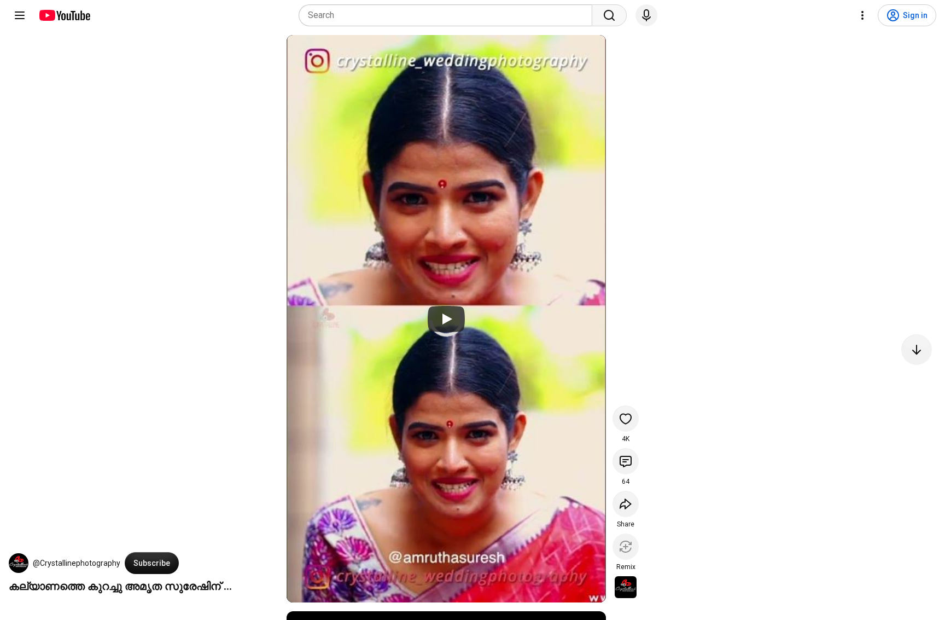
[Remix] (625, 547)
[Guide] (19, 15)
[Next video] (916, 349)
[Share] (625, 504)
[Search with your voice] (646, 15)
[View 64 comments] (625, 461)
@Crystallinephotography (76, 563)
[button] (18, 563)
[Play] (446, 319)
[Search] (609, 15)
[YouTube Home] (64, 15)
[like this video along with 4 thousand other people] (625, 418)
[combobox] (449, 15)
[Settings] (862, 15)
